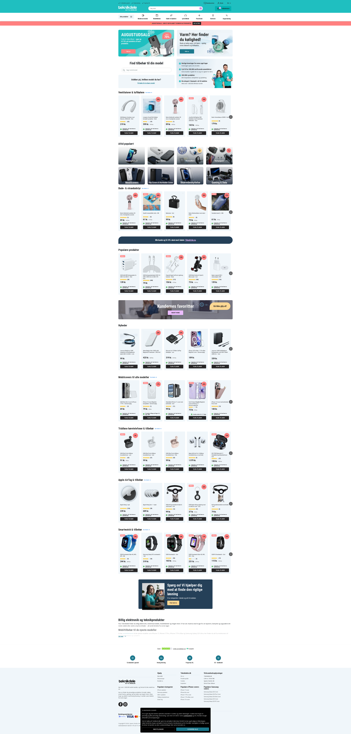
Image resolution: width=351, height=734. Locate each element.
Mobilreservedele (143, 18)
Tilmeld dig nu (190, 240)
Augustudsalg (227, 18)
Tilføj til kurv (128, 133)
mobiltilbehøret (128, 633)
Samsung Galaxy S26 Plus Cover (212, 694)
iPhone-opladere (161, 690)
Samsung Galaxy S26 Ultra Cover (212, 696)
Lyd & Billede (185, 18)
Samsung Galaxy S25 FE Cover (211, 701)
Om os (182, 676)
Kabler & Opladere (171, 18)
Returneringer (160, 678)
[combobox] (175, 8)
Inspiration (183, 683)
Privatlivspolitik (184, 678)
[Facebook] (120, 704)
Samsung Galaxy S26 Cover (211, 692)
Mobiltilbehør (157, 18)
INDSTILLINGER (158, 729)
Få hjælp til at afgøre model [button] (146, 83)
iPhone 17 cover (185, 690)
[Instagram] (125, 704)
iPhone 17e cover (185, 699)
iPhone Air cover (185, 692)
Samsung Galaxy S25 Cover (211, 699)
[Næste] (231, 117)
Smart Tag (160, 699)
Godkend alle (192, 729)
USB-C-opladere (161, 695)
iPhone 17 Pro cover (186, 695)
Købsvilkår (160, 676)
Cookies (183, 681)
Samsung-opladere (162, 692)
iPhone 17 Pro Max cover (187, 697)
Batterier (213, 18)
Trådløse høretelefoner (163, 697)
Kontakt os (160, 681)
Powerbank (199, 18)
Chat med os (173, 603)
